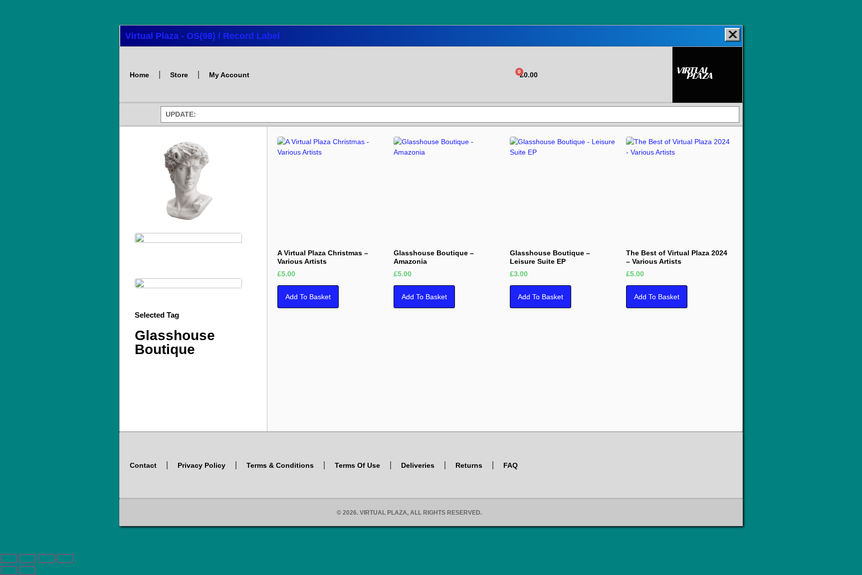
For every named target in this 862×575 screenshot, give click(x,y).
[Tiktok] (656, 59)
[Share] (46, 558)
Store (179, 75)
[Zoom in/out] (8, 558)
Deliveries (417, 465)
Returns (468, 465)
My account (229, 75)
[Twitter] (568, 59)
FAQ (510, 465)
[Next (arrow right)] (27, 570)
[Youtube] (627, 59)
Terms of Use (357, 465)
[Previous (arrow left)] (8, 570)
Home (139, 75)
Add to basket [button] (308, 297)
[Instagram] (597, 59)
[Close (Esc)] (65, 558)
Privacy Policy (201, 465)
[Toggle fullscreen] (27, 558)
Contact (143, 465)
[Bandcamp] (612, 87)
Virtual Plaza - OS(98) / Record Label (202, 36)
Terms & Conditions (280, 465)
